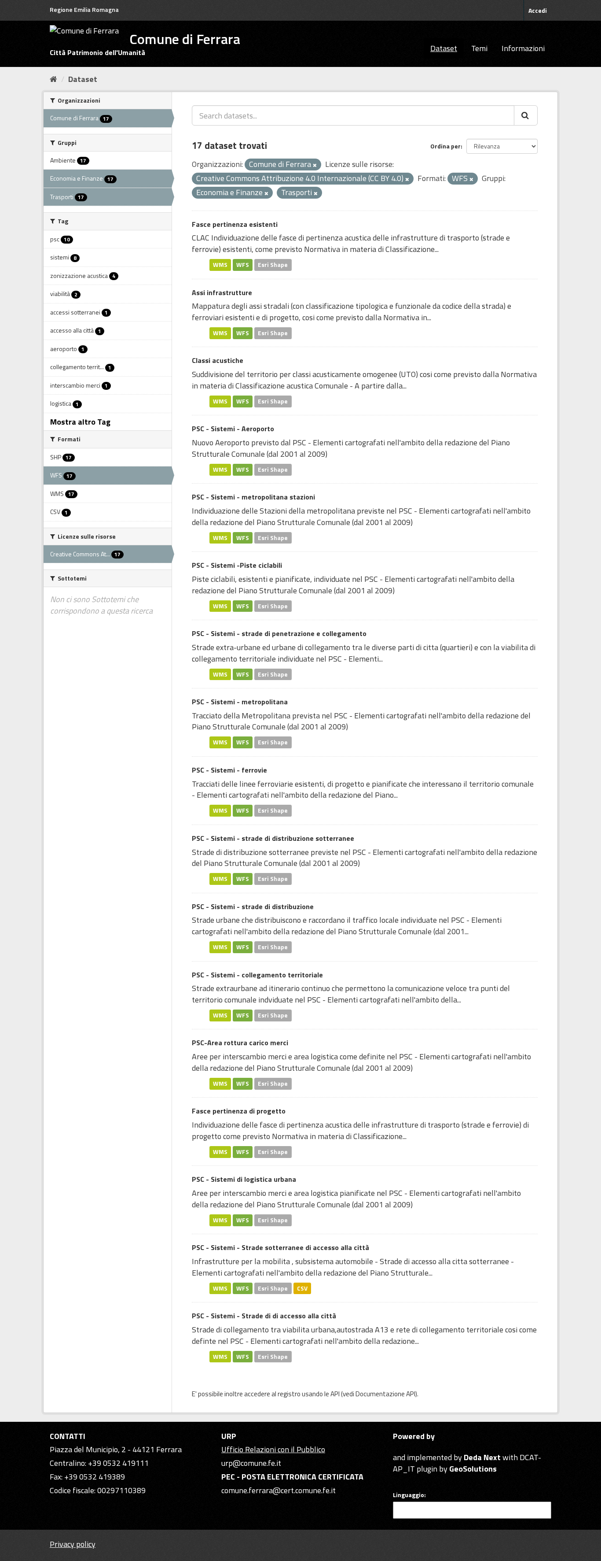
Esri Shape (273, 264)
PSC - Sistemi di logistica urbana (244, 1179)
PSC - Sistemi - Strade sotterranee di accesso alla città (280, 1247)
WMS (220, 264)
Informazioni (523, 48)
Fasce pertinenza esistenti (235, 224)
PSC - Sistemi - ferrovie (229, 770)
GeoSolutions (473, 1469)
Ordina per (445, 146)
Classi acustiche (217, 360)
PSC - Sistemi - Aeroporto (233, 428)
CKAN (408, 1447)
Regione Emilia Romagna (84, 9)
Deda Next (482, 1457)
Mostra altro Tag (80, 422)
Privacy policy (72, 1544)
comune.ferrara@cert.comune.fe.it (278, 1490)
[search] (526, 115)
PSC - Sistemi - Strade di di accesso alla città (264, 1315)
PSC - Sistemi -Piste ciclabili (237, 565)
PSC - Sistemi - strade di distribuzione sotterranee (273, 838)
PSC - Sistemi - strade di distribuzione (253, 906)
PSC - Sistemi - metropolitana (240, 701)
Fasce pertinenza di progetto (239, 1111)
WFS (242, 264)
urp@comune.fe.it (251, 1463)
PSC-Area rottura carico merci (240, 1042)
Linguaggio (408, 1495)
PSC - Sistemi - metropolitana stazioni (253, 497)
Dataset (443, 48)
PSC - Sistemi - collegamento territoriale (257, 974)
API (335, 1394)
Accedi (537, 10)
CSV (302, 1288)
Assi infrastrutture (222, 292)
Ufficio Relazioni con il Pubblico (273, 1449)
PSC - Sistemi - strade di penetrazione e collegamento (279, 633)
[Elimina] (315, 165)
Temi (479, 48)
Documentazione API (385, 1394)
